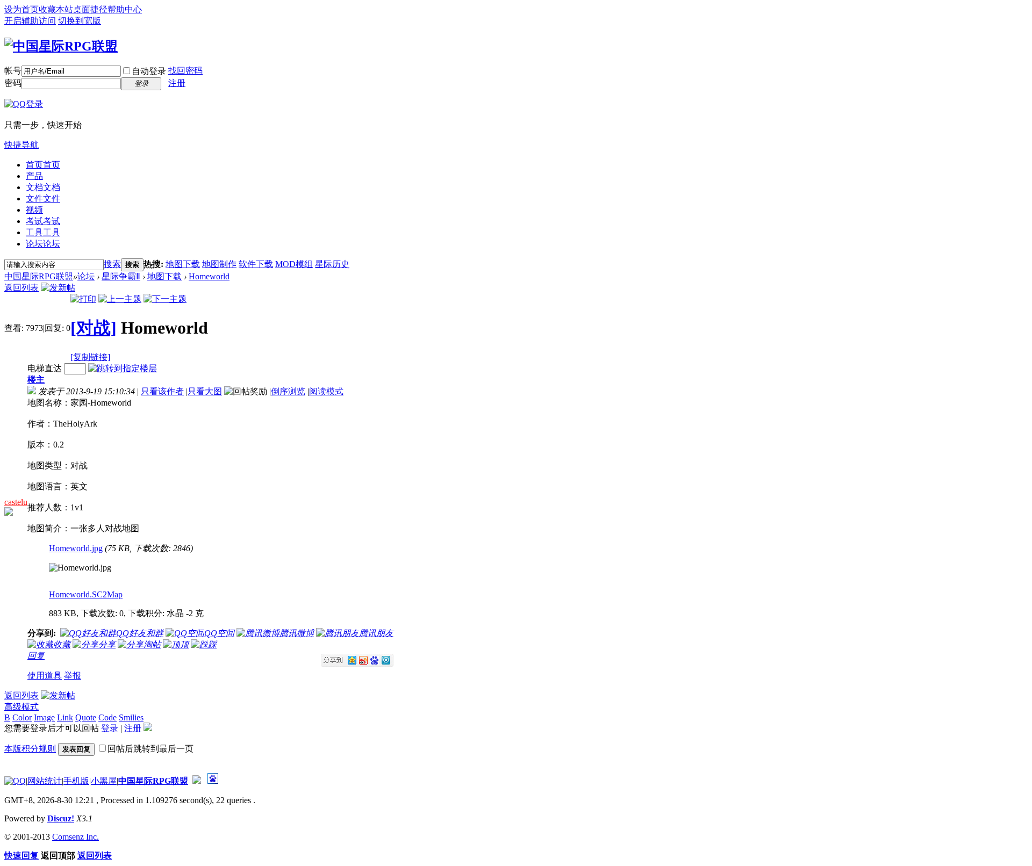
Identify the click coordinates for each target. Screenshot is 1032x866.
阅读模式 (326, 391)
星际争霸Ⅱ (121, 276)
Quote (85, 717)
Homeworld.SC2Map (86, 594)
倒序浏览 (288, 391)
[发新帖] (58, 287)
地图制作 (219, 264)
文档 (43, 187)
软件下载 (256, 264)
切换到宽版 (79, 20)
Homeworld (209, 276)
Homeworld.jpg (76, 548)
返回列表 (21, 287)
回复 (36, 655)
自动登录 (149, 71)
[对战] (93, 327)
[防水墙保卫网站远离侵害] (196, 780)
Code (107, 717)
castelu (15, 502)
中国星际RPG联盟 (38, 276)
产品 (34, 176)
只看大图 (205, 391)
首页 (43, 164)
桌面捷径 (90, 9)
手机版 (76, 780)
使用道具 (44, 675)
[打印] (83, 299)
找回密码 (185, 70)
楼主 (36, 379)
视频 (34, 209)
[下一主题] (165, 299)
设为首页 (21, 9)
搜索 (112, 264)
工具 (43, 232)
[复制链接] (90, 357)
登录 (109, 728)
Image (44, 717)
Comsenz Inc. (75, 836)
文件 (43, 198)
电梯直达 (44, 368)
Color (22, 717)
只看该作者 (162, 391)
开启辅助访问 (30, 20)
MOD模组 (294, 264)
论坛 (43, 243)
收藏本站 (56, 9)
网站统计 (44, 780)
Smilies (131, 717)
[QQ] (15, 780)
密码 (13, 83)
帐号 (13, 70)
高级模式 (21, 706)
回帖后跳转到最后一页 (151, 748)
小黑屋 (104, 780)
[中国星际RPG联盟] (61, 46)
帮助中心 (125, 9)
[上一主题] (119, 299)
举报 (72, 675)
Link (65, 717)
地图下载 (183, 264)
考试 (43, 221)
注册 (176, 83)
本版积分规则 (30, 748)
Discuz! (60, 818)
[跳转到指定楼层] (122, 368)
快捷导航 (21, 144)
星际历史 (332, 264)
